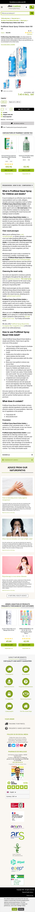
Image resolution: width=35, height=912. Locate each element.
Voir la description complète (8, 44)
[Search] (32, 13)
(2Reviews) (29, 34)
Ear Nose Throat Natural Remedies (10, 20)
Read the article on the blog (8, 512)
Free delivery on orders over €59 (17, 2)
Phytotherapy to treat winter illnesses (14, 576)
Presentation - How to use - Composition (16, 185)
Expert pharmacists (9, 686)
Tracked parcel (9, 674)
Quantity (3, 106)
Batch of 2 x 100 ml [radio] (14, 102)
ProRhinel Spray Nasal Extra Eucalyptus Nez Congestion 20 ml (15, 325)
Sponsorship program (25, 699)
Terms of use (29, 895)
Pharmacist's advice (11, 460)
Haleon (2, 33)
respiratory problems (13, 279)
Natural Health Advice (18, 596)
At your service (26, 674)
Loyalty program (9, 711)
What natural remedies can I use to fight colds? (17, 539)
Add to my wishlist (7, 91)
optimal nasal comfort (14, 296)
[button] (2, 7)
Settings (21, 909)
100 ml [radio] (4, 102)
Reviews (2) (6, 455)
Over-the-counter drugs (26, 711)
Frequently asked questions (26, 686)
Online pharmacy (5, 18)
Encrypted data (9, 699)
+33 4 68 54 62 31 (17, 762)
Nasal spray (24, 20)
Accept (14, 909)
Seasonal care (15, 18)
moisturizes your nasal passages (19, 259)
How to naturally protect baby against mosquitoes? (14, 499)
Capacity (3, 98)
